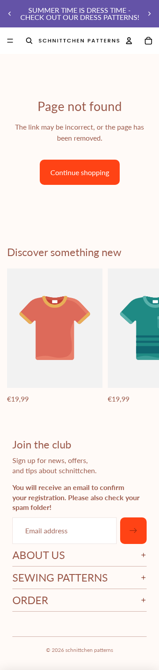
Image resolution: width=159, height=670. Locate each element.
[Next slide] (149, 13)
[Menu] (10, 41)
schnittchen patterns (89, 650)
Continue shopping (79, 172)
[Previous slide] (9, 13)
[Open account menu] (129, 40)
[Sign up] (133, 530)
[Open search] (29, 40)
